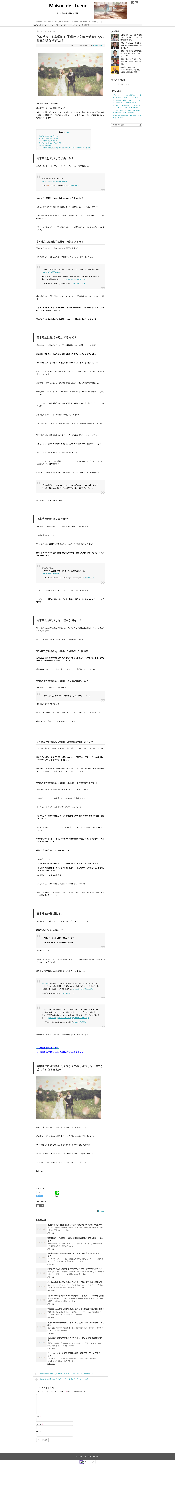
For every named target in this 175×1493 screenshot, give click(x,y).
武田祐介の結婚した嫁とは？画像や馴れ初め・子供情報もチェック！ (75, 1269)
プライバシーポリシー (62, 25)
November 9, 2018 (78, 283)
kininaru (101, 1211)
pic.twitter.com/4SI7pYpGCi (83, 989)
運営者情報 (85, 25)
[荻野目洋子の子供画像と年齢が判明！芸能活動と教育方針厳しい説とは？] (41, 1242)
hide (67, 132)
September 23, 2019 (68, 993)
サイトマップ (49, 25)
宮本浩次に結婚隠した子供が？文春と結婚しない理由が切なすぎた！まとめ (63, 148)
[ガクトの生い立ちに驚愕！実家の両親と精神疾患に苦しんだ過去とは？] (41, 1357)
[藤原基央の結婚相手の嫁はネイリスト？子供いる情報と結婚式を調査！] (41, 1342)
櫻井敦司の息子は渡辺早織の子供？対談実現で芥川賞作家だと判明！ (76, 1225)
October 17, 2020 (79, 1022)
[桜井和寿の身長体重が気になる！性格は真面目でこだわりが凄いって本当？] (41, 1327)
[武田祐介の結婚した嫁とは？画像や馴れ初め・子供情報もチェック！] (41, 1273)
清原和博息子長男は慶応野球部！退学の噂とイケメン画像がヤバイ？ (131, 53)
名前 (39, 1417)
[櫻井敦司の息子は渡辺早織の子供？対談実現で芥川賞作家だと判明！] (41, 1229)
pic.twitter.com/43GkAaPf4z (58, 181)
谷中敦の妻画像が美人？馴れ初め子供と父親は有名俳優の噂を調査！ (75, 1282)
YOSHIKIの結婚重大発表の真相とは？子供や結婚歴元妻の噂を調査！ (75, 1309)
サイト (38, 1432)
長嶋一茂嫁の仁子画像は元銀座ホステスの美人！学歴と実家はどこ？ (131, 61)
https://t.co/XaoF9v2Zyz (80, 1018)
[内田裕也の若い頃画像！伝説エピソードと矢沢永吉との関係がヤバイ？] (41, 1258)
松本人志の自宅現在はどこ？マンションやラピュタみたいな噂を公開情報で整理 (131, 69)
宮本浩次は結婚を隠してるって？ (49, 138)
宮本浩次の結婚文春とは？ (47, 141)
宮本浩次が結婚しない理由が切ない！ (51, 143)
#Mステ (44, 181)
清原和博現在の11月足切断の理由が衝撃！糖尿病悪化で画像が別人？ (131, 45)
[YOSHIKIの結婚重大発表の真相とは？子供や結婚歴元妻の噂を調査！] (41, 1313)
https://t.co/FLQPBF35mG (51, 573)
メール (39, 1424)
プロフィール (75, 25)
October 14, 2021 (88, 578)
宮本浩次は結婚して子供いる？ (48, 136)
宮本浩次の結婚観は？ (45, 145)
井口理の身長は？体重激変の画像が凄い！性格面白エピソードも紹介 (75, 1296)
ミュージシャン (98, 45)
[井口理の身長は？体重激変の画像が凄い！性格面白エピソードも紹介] (41, 1300)
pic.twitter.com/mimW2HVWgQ (76, 279)
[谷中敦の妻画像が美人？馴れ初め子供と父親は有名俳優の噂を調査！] (41, 1286)
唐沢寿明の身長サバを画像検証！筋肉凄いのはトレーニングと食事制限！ (66, 1374)
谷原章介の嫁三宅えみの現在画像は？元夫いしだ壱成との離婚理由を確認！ (131, 37)
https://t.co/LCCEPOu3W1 (51, 272)
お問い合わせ (38, 25)
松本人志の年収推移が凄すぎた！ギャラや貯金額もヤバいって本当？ (65, 1379)
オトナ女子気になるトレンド (89, 1456)
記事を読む (51, 1233)
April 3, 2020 (73, 185)
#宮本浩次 (45, 983)
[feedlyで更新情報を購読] (132, 2)
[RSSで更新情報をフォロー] (136, 2)
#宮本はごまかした (64, 1018)
